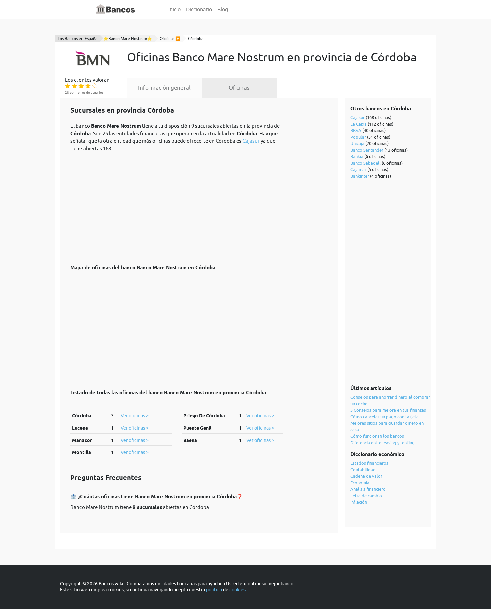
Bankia (356, 156)
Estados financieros (369, 463)
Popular (358, 137)
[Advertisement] (176, 204)
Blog (222, 9)
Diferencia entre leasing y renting (382, 442)
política (214, 589)
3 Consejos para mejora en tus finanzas (388, 410)
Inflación (358, 502)
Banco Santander (366, 150)
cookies (237, 589)
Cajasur (251, 141)
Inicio (174, 9)
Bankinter (359, 176)
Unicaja (357, 143)
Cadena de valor (366, 476)
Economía (359, 482)
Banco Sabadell (365, 163)
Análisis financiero (368, 489)
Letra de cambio (366, 495)
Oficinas (239, 87)
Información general (164, 87)
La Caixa (358, 124)
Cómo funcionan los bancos (377, 436)
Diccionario (199, 9)
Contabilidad (363, 469)
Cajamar (358, 169)
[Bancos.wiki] (115, 9)
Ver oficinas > (135, 415)
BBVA (355, 130)
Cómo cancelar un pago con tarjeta (384, 416)
